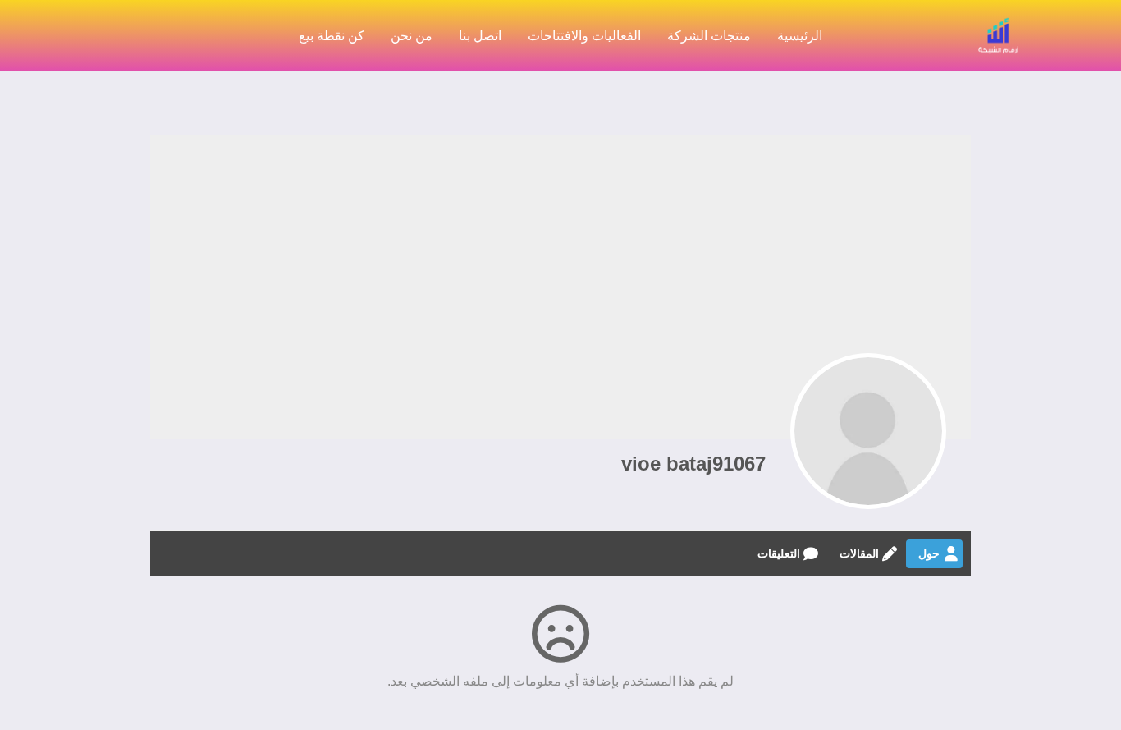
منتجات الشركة (709, 36)
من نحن (411, 36)
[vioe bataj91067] (868, 431)
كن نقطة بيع (331, 36)
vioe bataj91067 (693, 463)
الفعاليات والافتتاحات (584, 36)
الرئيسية (799, 36)
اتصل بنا (480, 36)
